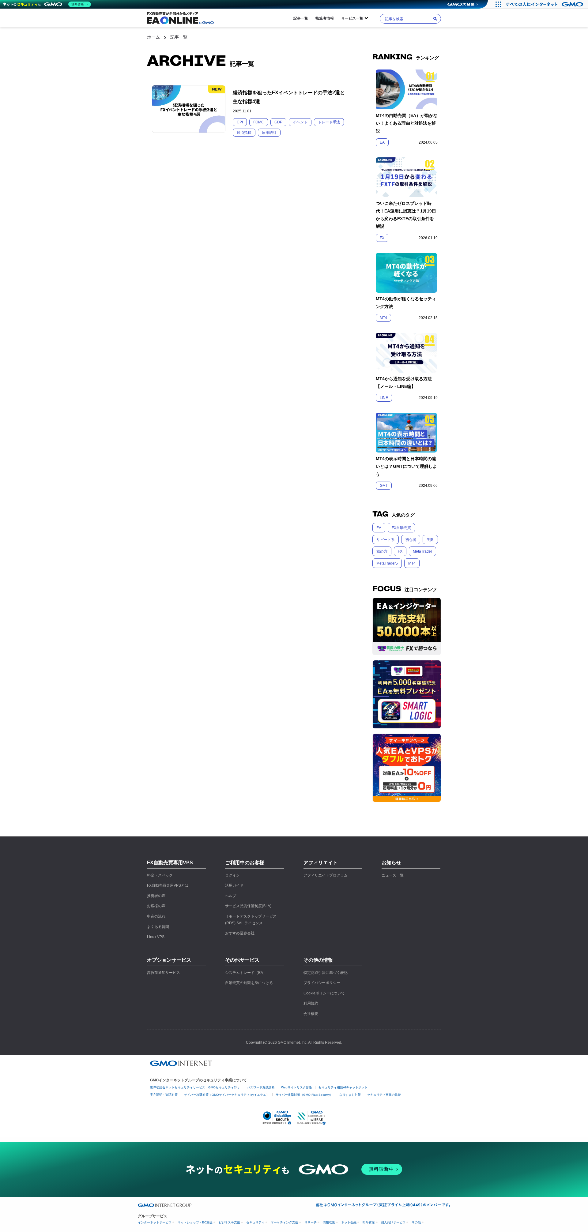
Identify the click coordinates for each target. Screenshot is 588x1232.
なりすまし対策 (350, 1094)
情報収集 (329, 1222)
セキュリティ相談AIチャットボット (343, 1087)
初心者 (410, 540)
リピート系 (385, 540)
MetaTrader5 (387, 563)
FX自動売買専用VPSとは (167, 885)
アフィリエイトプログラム (325, 875)
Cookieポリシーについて (324, 993)
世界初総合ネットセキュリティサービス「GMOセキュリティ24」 (195, 1087)
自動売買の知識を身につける (249, 983)
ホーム (153, 37)
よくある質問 (158, 927)
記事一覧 (300, 18)
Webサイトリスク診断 (296, 1087)
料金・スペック (160, 875)
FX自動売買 (401, 528)
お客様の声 (156, 906)
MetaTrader (422, 551)
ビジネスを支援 (229, 1222)
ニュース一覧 (393, 875)
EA (378, 528)
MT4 (412, 563)
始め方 (381, 551)
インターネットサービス (155, 1222)
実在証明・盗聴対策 (164, 1094)
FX (400, 551)
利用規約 (310, 1003)
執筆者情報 (324, 18)
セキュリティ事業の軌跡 (384, 1094)
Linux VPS (155, 937)
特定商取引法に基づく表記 (325, 973)
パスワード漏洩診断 (261, 1087)
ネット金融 (348, 1222)
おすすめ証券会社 (239, 933)
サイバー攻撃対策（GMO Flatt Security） (304, 1094)
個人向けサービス (393, 1222)
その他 (416, 1222)
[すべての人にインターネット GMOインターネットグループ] (545, 4)
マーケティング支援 (284, 1222)
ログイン (232, 875)
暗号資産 (369, 1222)
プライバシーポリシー (321, 983)
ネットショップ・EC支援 (195, 1222)
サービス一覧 (352, 18)
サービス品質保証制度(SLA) (248, 906)
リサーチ (310, 1222)
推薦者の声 (156, 896)
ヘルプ (230, 896)
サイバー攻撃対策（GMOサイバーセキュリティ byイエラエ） (226, 1094)
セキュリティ (255, 1222)
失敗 (430, 540)
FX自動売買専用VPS (170, 862)
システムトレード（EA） (246, 973)
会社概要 (310, 1014)
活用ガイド (234, 885)
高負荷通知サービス (163, 973)
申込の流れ (156, 916)
